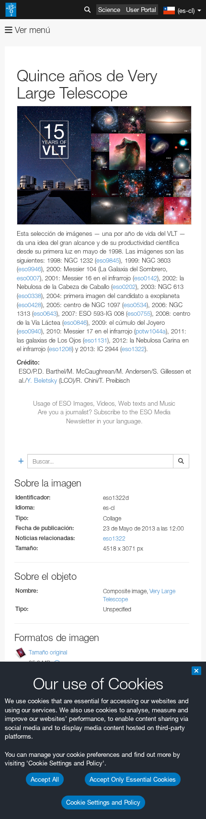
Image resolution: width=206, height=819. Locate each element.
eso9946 (29, 269)
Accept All (45, 779)
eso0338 (29, 295)
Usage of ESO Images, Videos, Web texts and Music (104, 403)
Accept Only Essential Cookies (133, 779)
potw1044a (151, 331)
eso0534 (135, 305)
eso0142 (145, 278)
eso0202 (124, 286)
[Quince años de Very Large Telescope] (104, 165)
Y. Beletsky (42, 380)
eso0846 (75, 322)
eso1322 (133, 349)
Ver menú (31, 30)
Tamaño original (48, 652)
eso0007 (28, 278)
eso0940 (29, 331)
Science (109, 9)
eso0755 (138, 313)
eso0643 (45, 313)
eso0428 (29, 305)
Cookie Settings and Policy (103, 802)
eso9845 (107, 260)
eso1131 (95, 340)
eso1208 (60, 349)
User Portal (141, 9)
